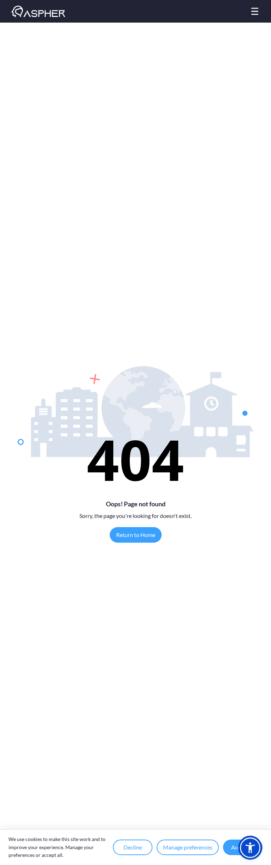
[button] (250, 847)
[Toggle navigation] (255, 11)
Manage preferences (187, 847)
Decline (133, 847)
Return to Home (135, 534)
